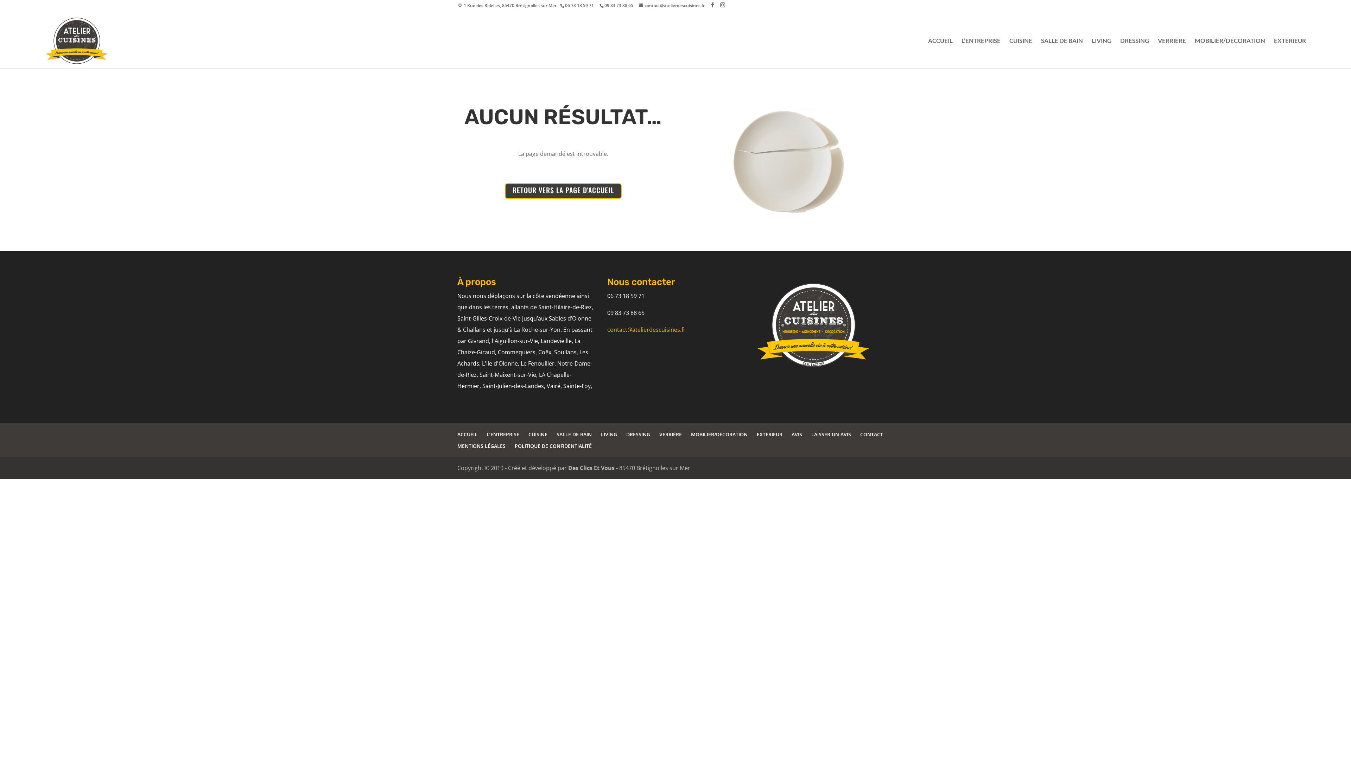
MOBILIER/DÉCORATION (1230, 41)
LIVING (1101, 41)
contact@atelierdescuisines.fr (646, 330)
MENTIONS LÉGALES (481, 446)
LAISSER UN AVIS (831, 434)
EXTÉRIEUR (1290, 41)
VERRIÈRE (1172, 41)
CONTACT (871, 434)
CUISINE (1020, 41)
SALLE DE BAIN (1062, 41)
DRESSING (1134, 41)
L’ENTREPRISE (981, 41)
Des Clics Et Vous (591, 468)
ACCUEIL (940, 41)
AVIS (797, 434)
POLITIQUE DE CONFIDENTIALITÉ (553, 446)
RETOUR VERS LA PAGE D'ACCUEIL (563, 190)
